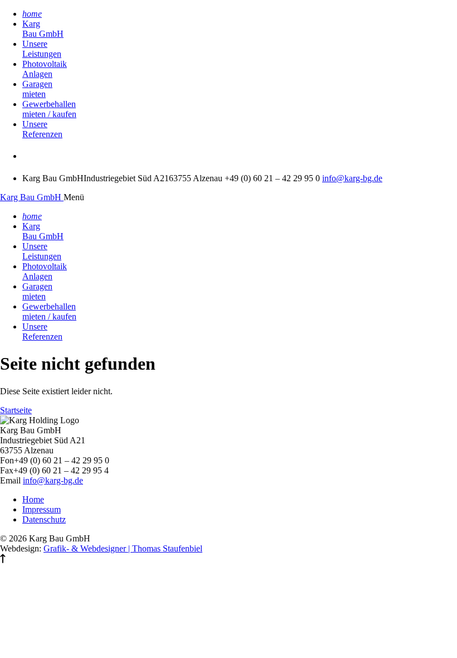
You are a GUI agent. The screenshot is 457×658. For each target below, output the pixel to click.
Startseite (16, 410)
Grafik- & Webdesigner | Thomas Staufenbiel (122, 548)
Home (33, 499)
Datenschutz (44, 519)
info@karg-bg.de (352, 178)
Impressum (41, 509)
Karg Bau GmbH (32, 197)
